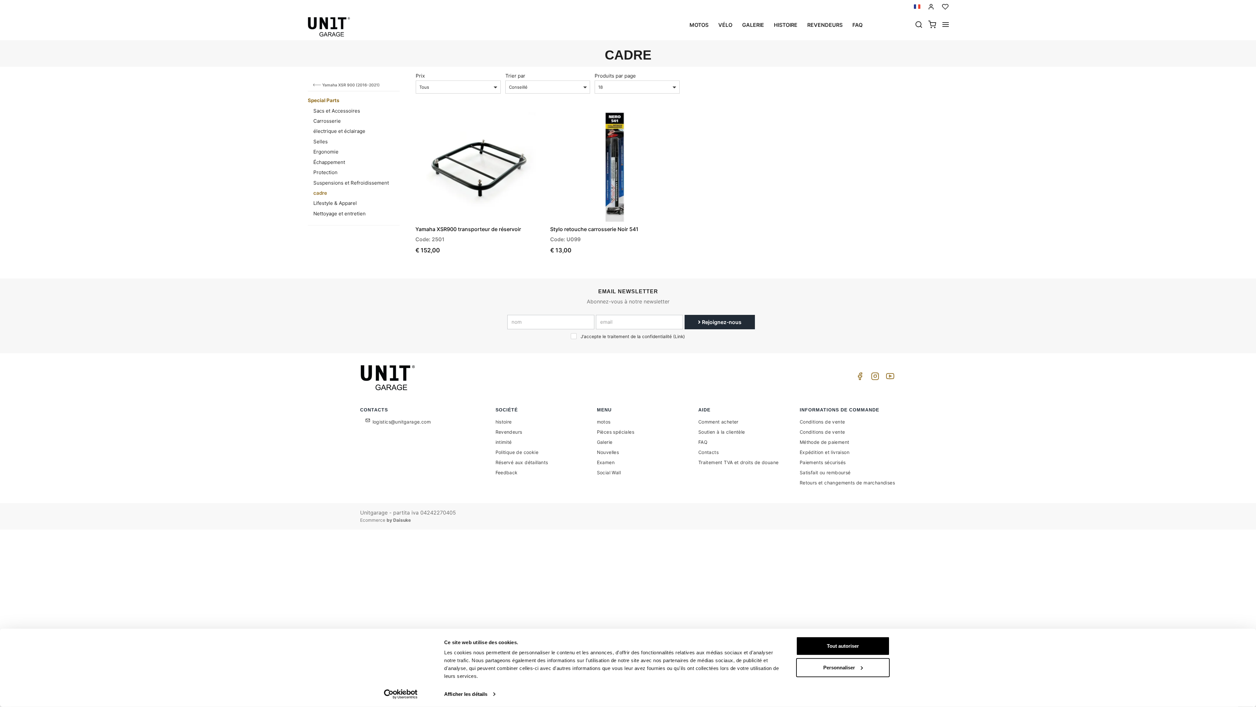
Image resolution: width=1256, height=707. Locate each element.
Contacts (708, 452)
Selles (320, 141)
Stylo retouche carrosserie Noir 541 (594, 229)
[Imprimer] (520, 122)
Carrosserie (327, 121)
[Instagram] (874, 378)
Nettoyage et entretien (339, 213)
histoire (785, 25)
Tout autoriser (843, 646)
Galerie (753, 25)
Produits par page (615, 76)
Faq (857, 25)
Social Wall (609, 472)
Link (679, 336)
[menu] (946, 25)
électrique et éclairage (339, 131)
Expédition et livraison (824, 452)
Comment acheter (718, 422)
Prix (420, 76)
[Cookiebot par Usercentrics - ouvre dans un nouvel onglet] (400, 694)
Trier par (515, 76)
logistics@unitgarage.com (402, 422)
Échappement (329, 162)
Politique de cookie (517, 452)
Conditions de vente (822, 422)
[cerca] (919, 25)
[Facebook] (859, 378)
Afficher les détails (465, 694)
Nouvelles (608, 452)
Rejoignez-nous (721, 322)
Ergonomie (326, 152)
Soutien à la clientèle (721, 432)
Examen (606, 462)
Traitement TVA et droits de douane (738, 462)
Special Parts (323, 100)
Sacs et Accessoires (336, 111)
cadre (320, 193)
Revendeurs (825, 25)
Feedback (507, 472)
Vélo (725, 25)
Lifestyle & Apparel (335, 203)
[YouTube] (889, 378)
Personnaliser (839, 667)
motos (698, 25)
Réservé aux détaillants (522, 462)
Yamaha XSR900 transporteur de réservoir (468, 229)
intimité (504, 442)
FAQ (702, 442)
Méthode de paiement (824, 442)
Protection (325, 172)
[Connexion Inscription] (931, 6)
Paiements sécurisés (823, 462)
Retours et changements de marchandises (847, 482)
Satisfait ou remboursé (825, 472)
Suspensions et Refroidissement (351, 183)
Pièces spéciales (615, 432)
